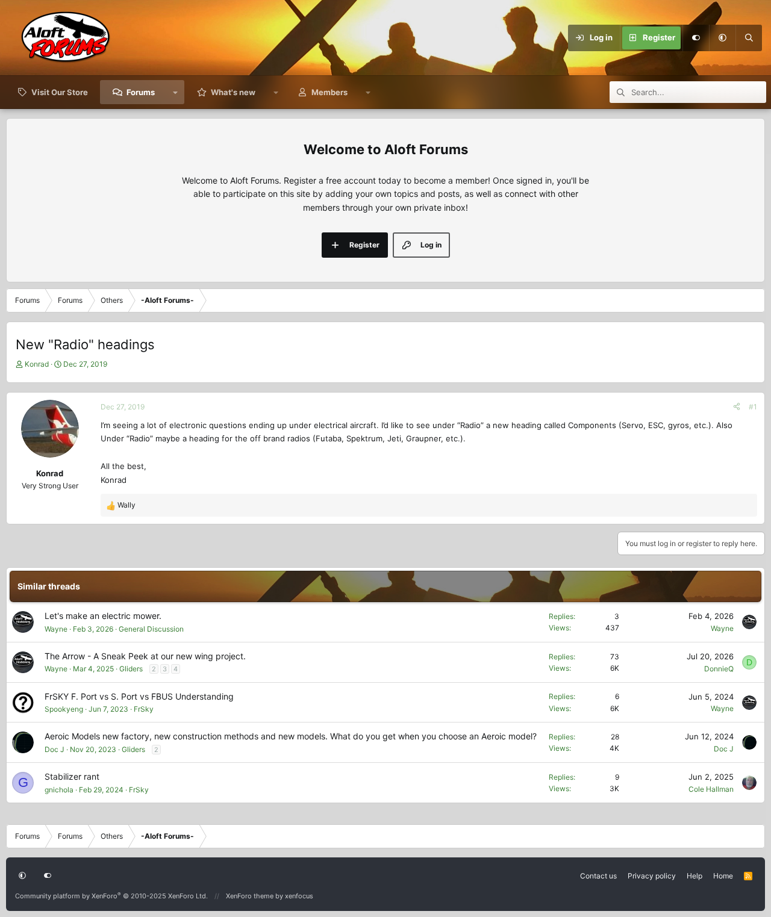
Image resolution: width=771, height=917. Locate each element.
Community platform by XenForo (111, 896)
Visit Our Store (59, 92)
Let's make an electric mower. (103, 616)
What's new (233, 92)
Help (694, 875)
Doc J (54, 749)
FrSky (144, 708)
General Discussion (151, 628)
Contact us (598, 875)
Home (723, 875)
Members (329, 92)
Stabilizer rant (72, 776)
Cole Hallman (711, 789)
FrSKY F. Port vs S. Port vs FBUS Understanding (139, 696)
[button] (722, 38)
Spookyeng (64, 708)
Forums (140, 92)
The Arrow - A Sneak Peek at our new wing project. (145, 656)
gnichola (59, 789)
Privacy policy (652, 875)
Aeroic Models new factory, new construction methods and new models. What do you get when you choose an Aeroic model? (291, 736)
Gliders (131, 668)
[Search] (748, 38)
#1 (753, 406)
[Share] (736, 406)
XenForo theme (249, 896)
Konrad (37, 363)
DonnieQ (719, 668)
